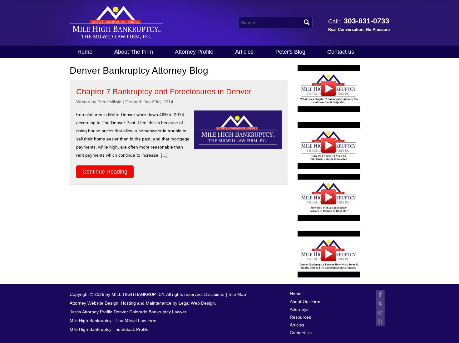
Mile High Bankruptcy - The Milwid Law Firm (113, 320)
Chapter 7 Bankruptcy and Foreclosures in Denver (163, 91)
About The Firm (133, 52)
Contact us (340, 52)
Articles (244, 52)
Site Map (237, 294)
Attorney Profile (194, 52)
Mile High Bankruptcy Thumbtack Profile (109, 329)
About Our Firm (305, 301)
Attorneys (299, 309)
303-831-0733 (359, 24)
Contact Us (301, 332)
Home (84, 52)
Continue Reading (104, 172)
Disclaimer (214, 294)
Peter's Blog (290, 52)
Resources (300, 317)
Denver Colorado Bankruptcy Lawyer (150, 311)
